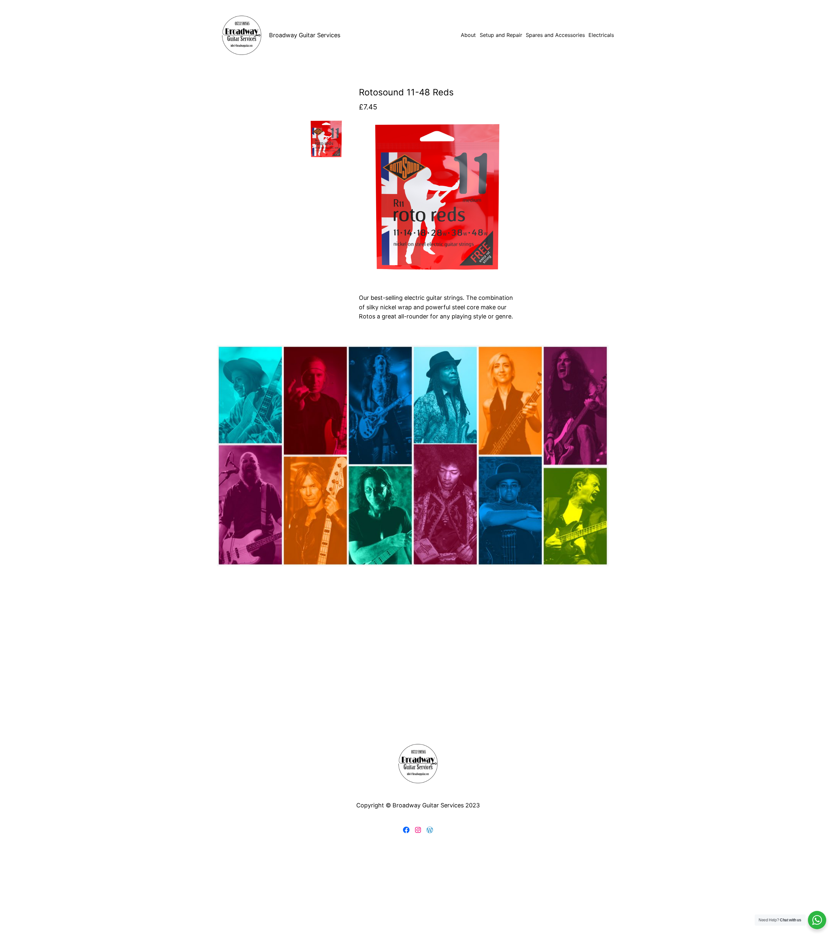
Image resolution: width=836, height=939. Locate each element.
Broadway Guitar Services (304, 35)
